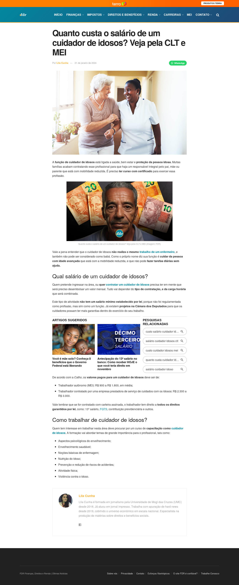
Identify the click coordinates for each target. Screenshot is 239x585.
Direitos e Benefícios (125, 15)
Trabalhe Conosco (210, 573)
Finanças (73, 15)
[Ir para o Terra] (119, 3)
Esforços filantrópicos (159, 573)
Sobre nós (112, 573)
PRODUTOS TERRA (212, 3)
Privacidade (127, 573)
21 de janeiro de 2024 (85, 62)
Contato (202, 15)
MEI (189, 15)
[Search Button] (217, 14)
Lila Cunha (62, 62)
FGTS (103, 409)
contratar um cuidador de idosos (127, 284)
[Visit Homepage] (23, 14)
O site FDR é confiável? (185, 573)
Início (58, 15)
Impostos (94, 15)
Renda (153, 15)
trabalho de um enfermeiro (157, 252)
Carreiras (172, 15)
